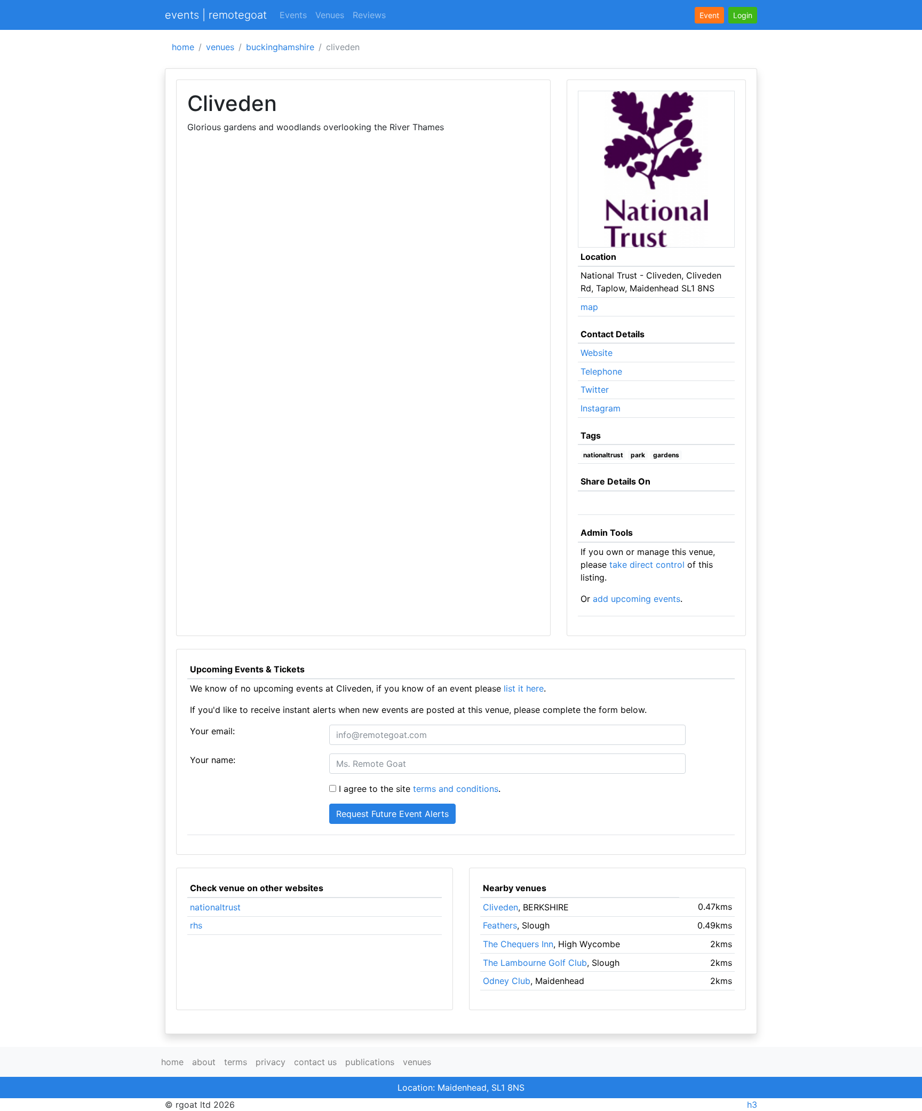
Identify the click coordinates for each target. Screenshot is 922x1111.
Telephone (601, 371)
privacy (270, 1062)
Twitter (595, 389)
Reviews (369, 15)
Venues (329, 15)
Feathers (500, 925)
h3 (752, 1104)
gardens (666, 455)
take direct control (647, 564)
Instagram (601, 408)
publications (369, 1062)
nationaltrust (603, 455)
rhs (196, 925)
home (183, 47)
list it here (524, 688)
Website (597, 352)
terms (235, 1062)
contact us (315, 1062)
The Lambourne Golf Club (535, 962)
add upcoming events (636, 598)
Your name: (212, 760)
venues (220, 47)
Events (293, 15)
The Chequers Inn (518, 944)
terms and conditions (455, 788)
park (638, 455)
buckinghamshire (280, 47)
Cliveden (500, 907)
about (204, 1062)
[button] (742, 15)
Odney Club (506, 980)
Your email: (212, 731)
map (589, 306)
